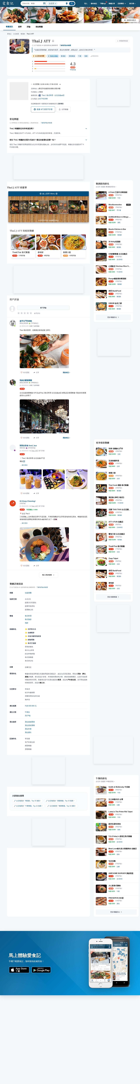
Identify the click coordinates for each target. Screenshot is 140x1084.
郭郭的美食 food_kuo (28, 446)
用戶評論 (14, 299)
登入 (86, 3)
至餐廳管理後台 (54, 220)
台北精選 (16, 34)
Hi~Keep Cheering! (27, 501)
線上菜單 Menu (48, 194)
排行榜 (131, 3)
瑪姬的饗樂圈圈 (26, 380)
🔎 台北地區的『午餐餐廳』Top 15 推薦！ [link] (28, 806)
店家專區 (121, 3)
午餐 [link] (79, 56)
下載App (103, 3)
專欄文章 (112, 3)
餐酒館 (23, 34)
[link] (118, 198)
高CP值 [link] (28, 715)
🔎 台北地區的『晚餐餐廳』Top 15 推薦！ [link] (61, 806)
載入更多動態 (47, 575)
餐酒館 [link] (63, 56)
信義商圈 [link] (28, 593)
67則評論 (73, 70)
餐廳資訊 (9, 27)
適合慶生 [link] (28, 732)
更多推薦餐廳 (112, 597)
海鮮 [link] (26, 623)
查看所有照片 (131, 20)
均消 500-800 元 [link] (31, 706)
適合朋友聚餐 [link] (30, 725)
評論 (28, 27)
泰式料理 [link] (28, 616)
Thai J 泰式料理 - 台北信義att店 (53, 95)
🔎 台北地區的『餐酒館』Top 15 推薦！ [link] (27, 801)
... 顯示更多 (24, 465)
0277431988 (43, 99)
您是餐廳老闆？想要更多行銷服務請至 (47, 104)
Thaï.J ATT (41, 41)
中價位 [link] (27, 712)
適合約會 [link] (28, 729)
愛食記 (9, 34)
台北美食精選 (39, 56)
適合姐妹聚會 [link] (30, 722)
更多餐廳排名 (112, 317)
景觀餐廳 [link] (72, 56)
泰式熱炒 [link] (28, 619)
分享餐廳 (65, 109)
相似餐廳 (39, 27)
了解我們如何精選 (65, 45)
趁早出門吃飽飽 (26, 321)
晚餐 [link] (86, 56)
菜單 (20, 27)
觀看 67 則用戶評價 (44, 109)
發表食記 (94, 3)
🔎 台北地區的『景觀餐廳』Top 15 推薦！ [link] (60, 801)
